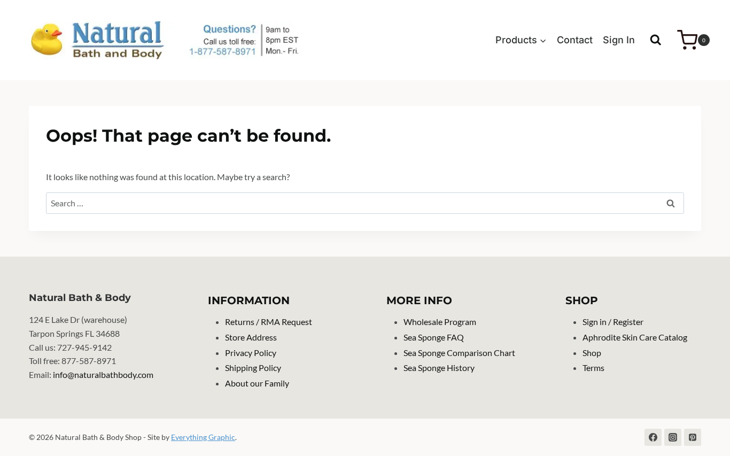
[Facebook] (653, 437)
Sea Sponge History (439, 367)
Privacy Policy (250, 352)
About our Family (257, 383)
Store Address (251, 337)
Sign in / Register (613, 321)
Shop (592, 352)
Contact (575, 39)
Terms (593, 367)
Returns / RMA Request (268, 321)
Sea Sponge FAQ (433, 337)
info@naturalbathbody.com (103, 374)
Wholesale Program (439, 321)
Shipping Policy (253, 367)
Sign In (619, 39)
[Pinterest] (692, 437)
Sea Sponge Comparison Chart (459, 352)
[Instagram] (672, 437)
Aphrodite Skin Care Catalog (635, 337)
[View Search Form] (655, 40)
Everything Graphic (203, 437)
